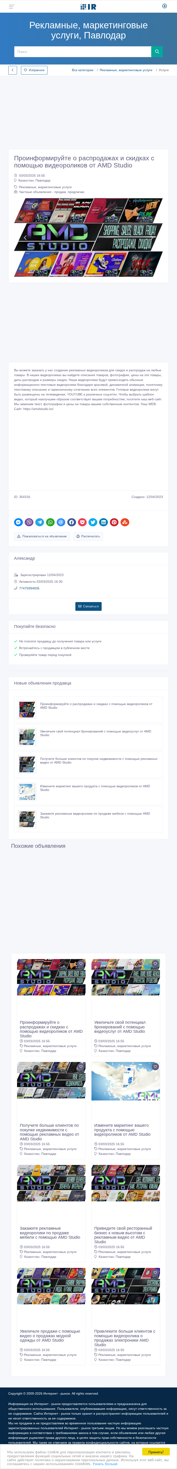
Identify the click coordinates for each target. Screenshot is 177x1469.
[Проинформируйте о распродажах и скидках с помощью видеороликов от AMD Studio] (29, 709)
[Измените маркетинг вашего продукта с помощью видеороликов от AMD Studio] (29, 792)
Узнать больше (105, 1463)
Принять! (156, 1451)
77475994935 (29, 588)
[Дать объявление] (164, 6)
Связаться (91, 606)
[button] (25, 237)
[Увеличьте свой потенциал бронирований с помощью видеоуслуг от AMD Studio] (29, 737)
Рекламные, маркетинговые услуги (126, 70)
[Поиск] (157, 51)
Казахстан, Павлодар (34, 180)
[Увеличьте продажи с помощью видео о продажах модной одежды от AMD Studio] (51, 1286)
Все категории (82, 70)
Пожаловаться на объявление (44, 536)
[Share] (18, 522)
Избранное (36, 70)
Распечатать (90, 536)
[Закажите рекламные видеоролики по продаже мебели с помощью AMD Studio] (29, 819)
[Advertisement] (88, 111)
